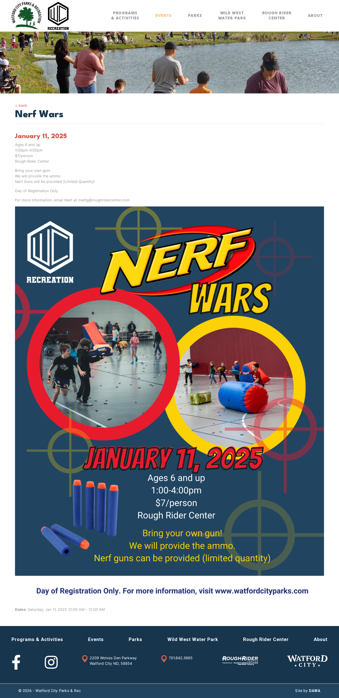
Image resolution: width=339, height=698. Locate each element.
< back (21, 105)
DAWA (315, 691)
